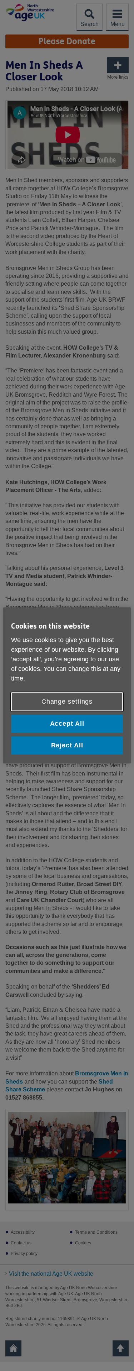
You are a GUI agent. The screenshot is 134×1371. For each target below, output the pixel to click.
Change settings (67, 701)
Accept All (67, 723)
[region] (66, 685)
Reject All (67, 745)
